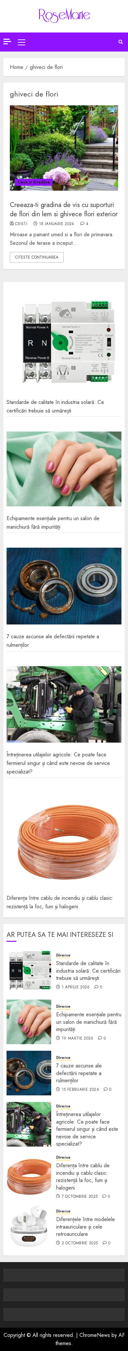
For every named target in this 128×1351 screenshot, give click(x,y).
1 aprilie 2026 (76, 987)
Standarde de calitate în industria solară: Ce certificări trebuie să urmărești (88, 971)
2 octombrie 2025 (80, 1243)
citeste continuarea (36, 257)
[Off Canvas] (7, 41)
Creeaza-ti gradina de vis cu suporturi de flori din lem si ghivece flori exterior (63, 209)
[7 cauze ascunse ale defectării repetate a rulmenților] (64, 586)
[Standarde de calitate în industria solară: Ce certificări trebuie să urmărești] (64, 342)
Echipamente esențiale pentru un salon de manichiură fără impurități (53, 523)
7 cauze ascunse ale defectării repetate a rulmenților (79, 1073)
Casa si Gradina (33, 182)
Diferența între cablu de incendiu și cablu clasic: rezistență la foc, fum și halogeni (60, 902)
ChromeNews (94, 1335)
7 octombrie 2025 (80, 1196)
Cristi (21, 224)
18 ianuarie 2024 (56, 224)
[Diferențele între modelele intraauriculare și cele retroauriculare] (29, 1226)
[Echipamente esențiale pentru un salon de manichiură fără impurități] (64, 469)
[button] (21, 42)
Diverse (63, 955)
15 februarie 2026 (80, 1089)
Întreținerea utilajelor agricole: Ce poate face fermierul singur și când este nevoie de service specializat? (58, 763)
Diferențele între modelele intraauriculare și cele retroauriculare (85, 1226)
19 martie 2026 (78, 1038)
